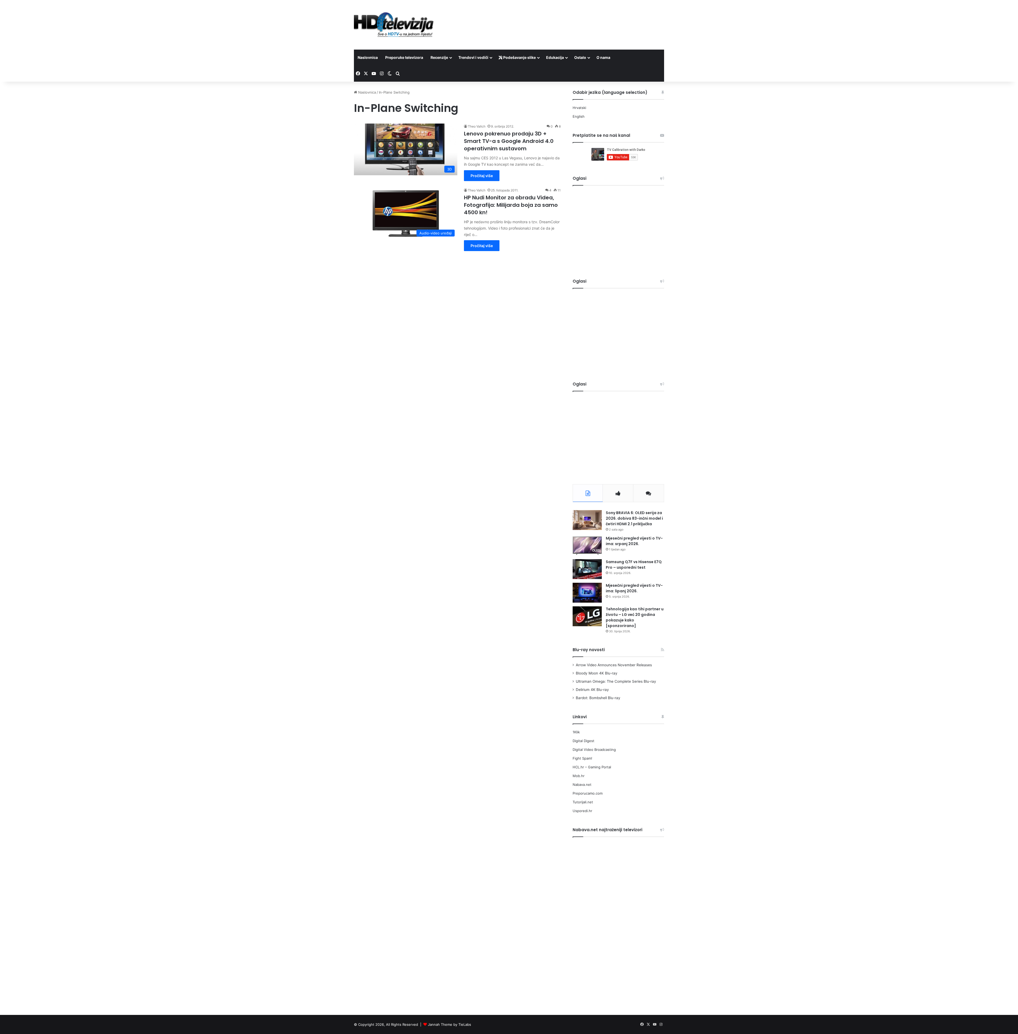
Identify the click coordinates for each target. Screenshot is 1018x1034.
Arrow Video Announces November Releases (614, 665)
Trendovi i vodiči (473, 57)
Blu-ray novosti (589, 649)
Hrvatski (579, 108)
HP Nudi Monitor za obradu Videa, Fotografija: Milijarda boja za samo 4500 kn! (511, 205)
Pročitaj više (482, 175)
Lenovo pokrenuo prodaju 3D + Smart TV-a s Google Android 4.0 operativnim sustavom (509, 141)
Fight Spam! (582, 758)
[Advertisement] (562, 17)
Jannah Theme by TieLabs (449, 1024)
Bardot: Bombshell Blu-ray (598, 698)
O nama (603, 57)
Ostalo (580, 57)
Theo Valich (476, 126)
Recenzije (439, 57)
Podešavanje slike (519, 57)
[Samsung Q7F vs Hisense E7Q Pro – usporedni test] (587, 569)
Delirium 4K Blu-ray (592, 689)
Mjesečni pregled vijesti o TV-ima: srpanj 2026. (634, 541)
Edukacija (555, 57)
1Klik (576, 732)
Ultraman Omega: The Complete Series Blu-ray (616, 681)
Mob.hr (579, 776)
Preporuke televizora (404, 57)
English (579, 116)
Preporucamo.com (588, 793)
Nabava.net (582, 784)
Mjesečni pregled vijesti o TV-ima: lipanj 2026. (634, 588)
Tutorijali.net (583, 802)
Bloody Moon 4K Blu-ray (596, 673)
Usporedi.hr (582, 811)
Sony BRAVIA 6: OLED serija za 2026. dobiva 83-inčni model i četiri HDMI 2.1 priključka (634, 518)
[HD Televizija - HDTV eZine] (393, 25)
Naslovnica (368, 57)
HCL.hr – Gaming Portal (592, 767)
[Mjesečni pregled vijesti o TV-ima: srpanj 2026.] (587, 545)
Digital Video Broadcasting (594, 749)
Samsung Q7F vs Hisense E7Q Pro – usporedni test (634, 564)
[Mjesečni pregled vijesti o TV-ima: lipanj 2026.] (587, 593)
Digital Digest (583, 741)
